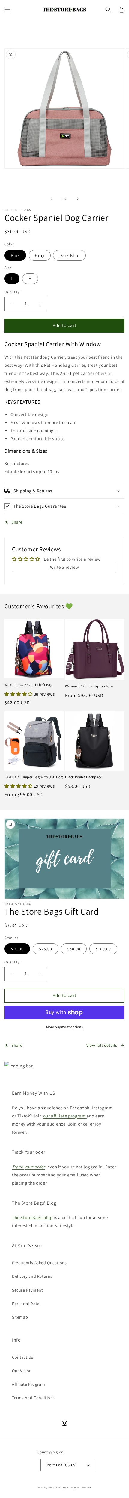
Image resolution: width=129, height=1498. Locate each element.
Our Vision (22, 1370)
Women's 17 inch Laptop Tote (89, 686)
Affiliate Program (28, 1384)
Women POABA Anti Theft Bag (28, 684)
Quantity (12, 292)
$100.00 (103, 948)
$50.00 (73, 948)
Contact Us (22, 1357)
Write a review (64, 567)
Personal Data (26, 1303)
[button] (7, 9)
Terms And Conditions (33, 1397)
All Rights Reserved (79, 1487)
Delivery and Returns (32, 1276)
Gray (39, 255)
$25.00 (45, 948)
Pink (15, 255)
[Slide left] (51, 198)
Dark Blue (69, 255)
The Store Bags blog (32, 1217)
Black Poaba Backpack (83, 777)
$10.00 (17, 948)
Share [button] (16, 522)
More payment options (64, 1027)
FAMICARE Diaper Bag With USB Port (33, 777)
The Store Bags (57, 1487)
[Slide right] (77, 198)
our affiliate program (65, 1116)
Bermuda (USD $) (61, 1464)
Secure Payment (27, 1290)
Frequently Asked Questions (39, 1262)
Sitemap (20, 1317)
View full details (101, 1045)
